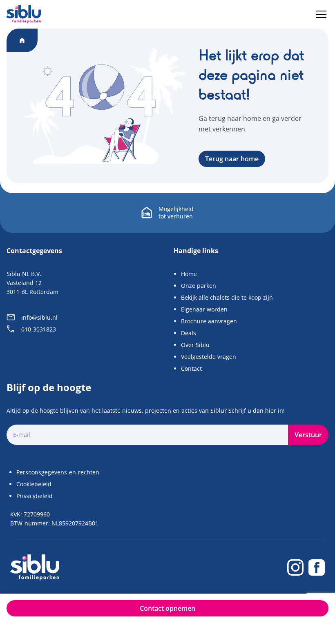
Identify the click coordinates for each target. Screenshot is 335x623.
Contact (191, 368)
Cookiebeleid (33, 484)
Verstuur (308, 434)
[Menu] (321, 14)
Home (189, 274)
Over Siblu (195, 345)
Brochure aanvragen (209, 321)
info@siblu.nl (39, 317)
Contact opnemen (167, 608)
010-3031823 (38, 329)
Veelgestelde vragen (208, 356)
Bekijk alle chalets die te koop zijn (227, 297)
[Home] (23, 14)
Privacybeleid (34, 496)
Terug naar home (232, 158)
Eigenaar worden (204, 309)
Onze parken (198, 285)
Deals (188, 333)
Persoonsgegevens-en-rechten (57, 472)
